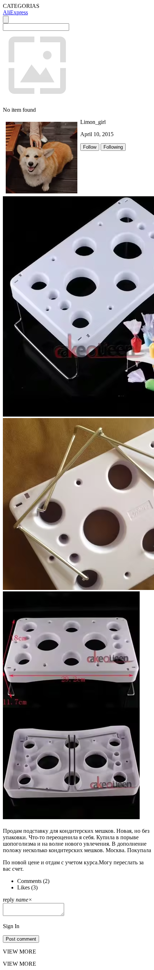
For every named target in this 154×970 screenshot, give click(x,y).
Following (113, 147)
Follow (89, 147)
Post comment (21, 939)
